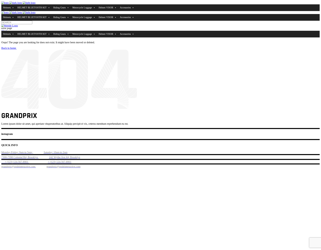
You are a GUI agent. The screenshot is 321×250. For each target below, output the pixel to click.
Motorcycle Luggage (82, 7)
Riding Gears (59, 7)
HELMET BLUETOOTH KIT (32, 7)
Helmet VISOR (106, 7)
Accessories (125, 7)
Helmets (7, 7)
